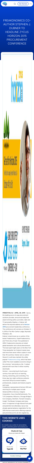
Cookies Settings (15, 456)
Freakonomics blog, (14, 359)
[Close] (29, 417)
